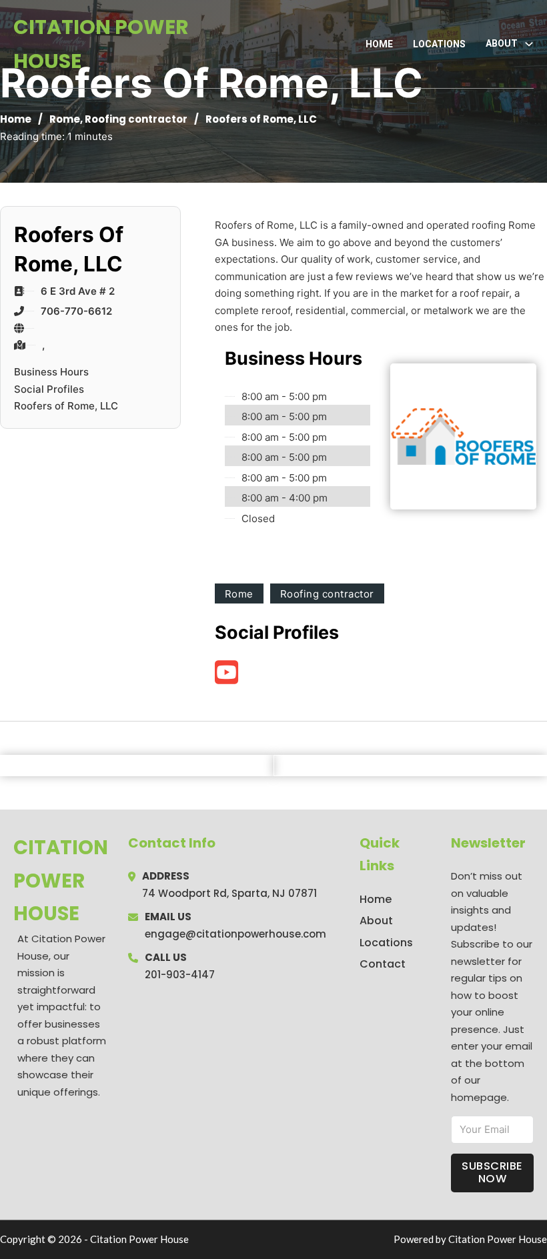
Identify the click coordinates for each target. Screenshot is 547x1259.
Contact (383, 964)
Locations (439, 44)
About (376, 920)
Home (379, 44)
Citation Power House (101, 44)
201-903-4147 (180, 975)
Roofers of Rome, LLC (66, 405)
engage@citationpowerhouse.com (235, 934)
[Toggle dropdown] (529, 44)
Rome (64, 119)
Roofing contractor (136, 119)
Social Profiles (49, 389)
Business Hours (51, 371)
